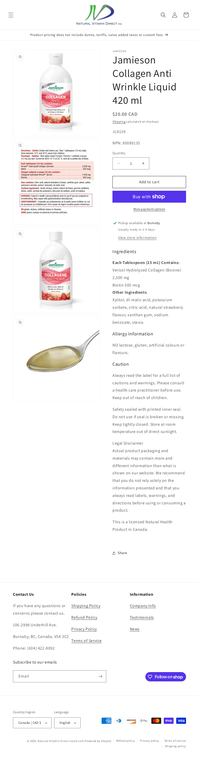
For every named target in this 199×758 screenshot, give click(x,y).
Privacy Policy (84, 629)
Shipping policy (175, 746)
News (135, 629)
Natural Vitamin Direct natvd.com (61, 741)
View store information (137, 237)
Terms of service (175, 740)
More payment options (149, 209)
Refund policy (125, 740)
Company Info (143, 605)
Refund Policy (84, 617)
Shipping (119, 121)
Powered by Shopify (98, 741)
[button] (11, 15)
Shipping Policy (85, 605)
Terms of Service (86, 640)
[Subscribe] (100, 676)
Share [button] (122, 552)
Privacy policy (149, 740)
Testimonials (142, 617)
